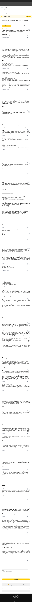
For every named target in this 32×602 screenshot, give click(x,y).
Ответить (3, 37)
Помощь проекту (16, 597)
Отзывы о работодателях (16, 595)
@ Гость (3, 30)
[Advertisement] (16, 42)
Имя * (3, 567)
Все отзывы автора (6, 37)
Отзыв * (3, 570)
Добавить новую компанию (16, 598)
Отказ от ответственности (16, 596)
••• (4, 104)
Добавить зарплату (24, 13)
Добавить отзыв (8, 13)
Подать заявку (28, 16)
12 (6, 28)
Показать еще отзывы (16, 562)
